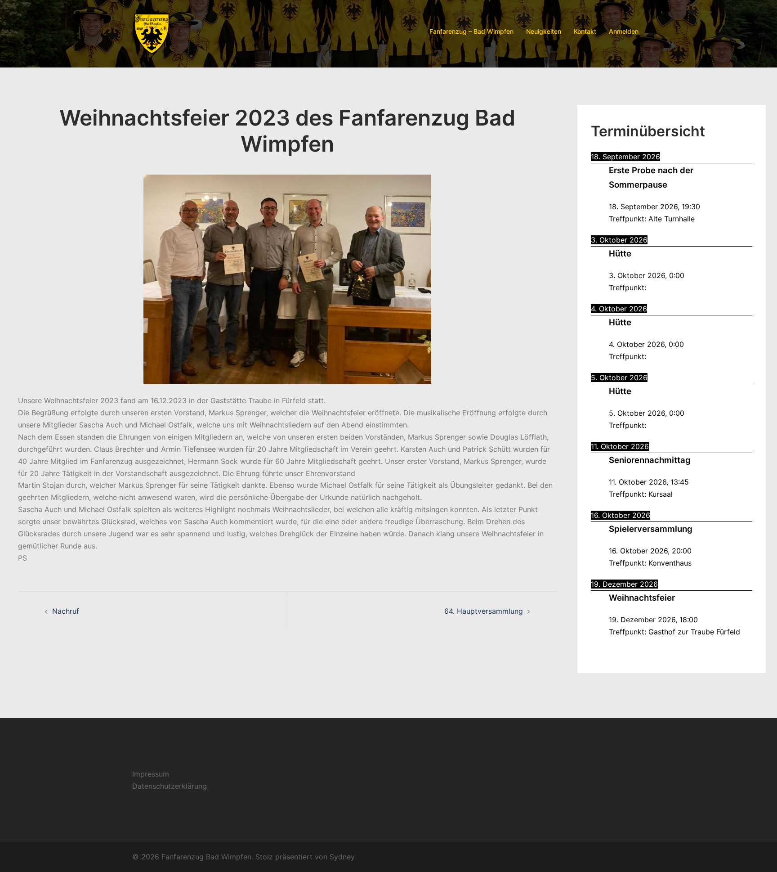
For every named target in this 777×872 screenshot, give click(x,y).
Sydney (342, 856)
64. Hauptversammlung (483, 611)
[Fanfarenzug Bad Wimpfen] (151, 30)
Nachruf (65, 611)
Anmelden (624, 31)
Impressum (150, 773)
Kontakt (585, 31)
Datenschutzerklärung (169, 786)
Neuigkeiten (543, 31)
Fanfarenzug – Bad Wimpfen (471, 31)
